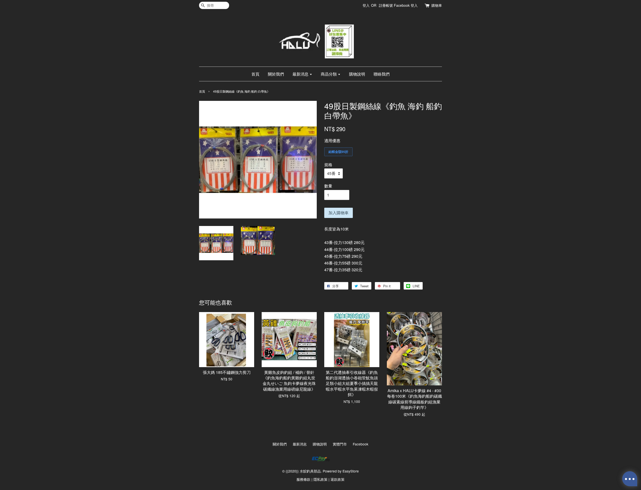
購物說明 (357, 74)
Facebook (360, 443)
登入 (366, 5)
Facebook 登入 (406, 5)
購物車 (436, 5)
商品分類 (329, 74)
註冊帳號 (386, 5)
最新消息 (300, 74)
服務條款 (303, 479)
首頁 (255, 74)
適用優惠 (332, 140)
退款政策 (338, 479)
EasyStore (351, 470)
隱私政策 (320, 479)
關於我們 (276, 74)
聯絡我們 (382, 74)
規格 (328, 164)
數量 (328, 186)
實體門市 (340, 443)
